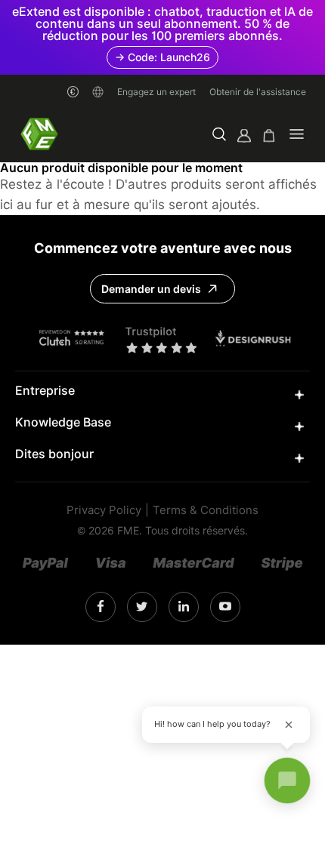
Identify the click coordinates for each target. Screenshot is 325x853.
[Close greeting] (289, 725)
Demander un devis (151, 289)
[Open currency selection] (73, 91)
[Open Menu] (296, 135)
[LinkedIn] (141, 607)
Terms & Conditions (205, 510)
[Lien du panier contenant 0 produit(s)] (269, 135)
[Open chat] (287, 780)
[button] (219, 135)
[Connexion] (244, 135)
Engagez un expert (156, 91)
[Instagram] (100, 606)
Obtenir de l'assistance (257, 91)
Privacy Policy (104, 510)
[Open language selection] (98, 91)
